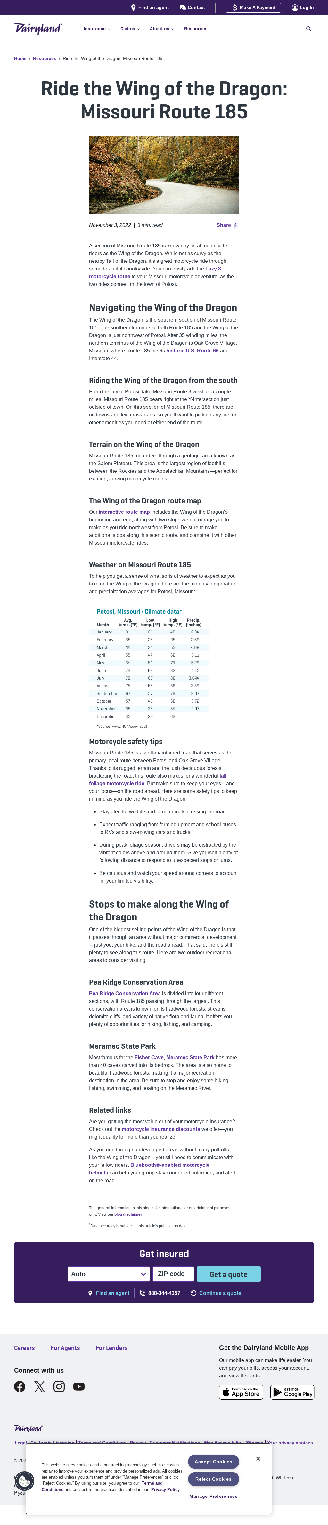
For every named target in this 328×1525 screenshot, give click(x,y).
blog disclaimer (128, 1214)
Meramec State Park (190, 1057)
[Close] (258, 1459)
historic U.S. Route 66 (192, 350)
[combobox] (71, 1274)
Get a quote (228, 1274)
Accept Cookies (214, 1461)
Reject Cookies (213, 1478)
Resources (44, 58)
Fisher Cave (149, 1057)
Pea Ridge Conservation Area (125, 993)
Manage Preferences (213, 1496)
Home (20, 58)
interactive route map (124, 512)
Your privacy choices (290, 1442)
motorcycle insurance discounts (161, 1129)
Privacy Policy (165, 1489)
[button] (102, 29)
